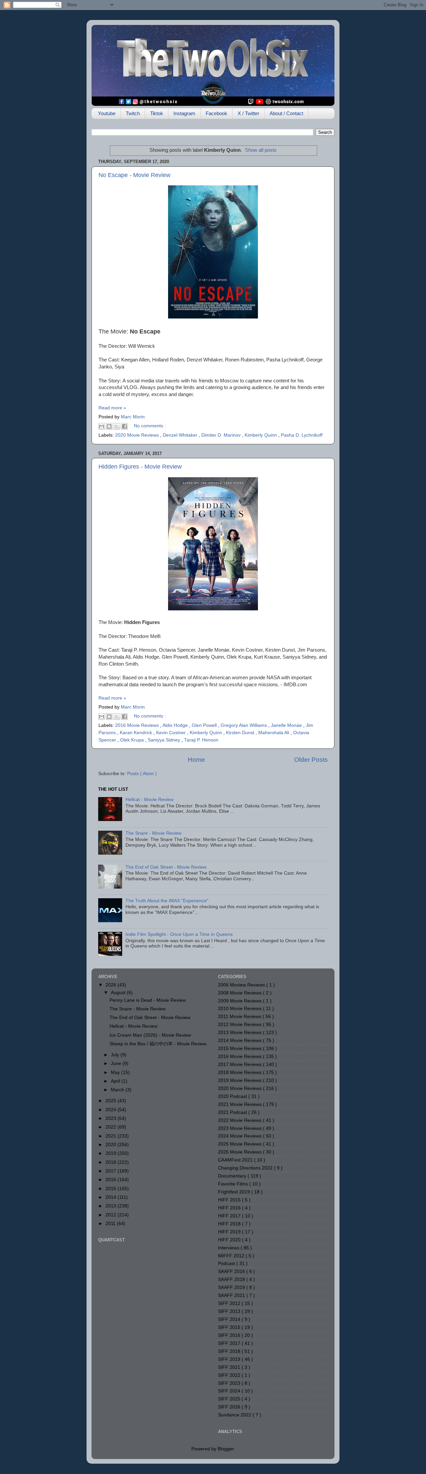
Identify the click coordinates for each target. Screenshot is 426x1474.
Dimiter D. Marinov (221, 435)
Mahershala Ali (274, 732)
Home (196, 759)
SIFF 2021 (230, 1367)
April (116, 1081)
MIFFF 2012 (232, 1255)
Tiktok (156, 113)
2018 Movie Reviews (240, 1072)
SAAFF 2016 (232, 1271)
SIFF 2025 (230, 1398)
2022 (111, 1127)
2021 (111, 1136)
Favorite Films (233, 1183)
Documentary (233, 1175)
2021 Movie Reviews (240, 1104)
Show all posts (261, 150)
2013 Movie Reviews (240, 1032)
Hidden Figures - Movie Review (140, 466)
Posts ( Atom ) (142, 773)
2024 (111, 1109)
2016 (111, 1179)
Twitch (133, 113)
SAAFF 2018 (232, 1279)
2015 (111, 1188)
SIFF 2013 (230, 1311)
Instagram (184, 113)
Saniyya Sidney (164, 739)
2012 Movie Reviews (240, 1024)
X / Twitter (248, 113)
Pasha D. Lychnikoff (301, 435)
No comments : (150, 425)
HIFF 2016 (230, 1207)
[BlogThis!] (109, 426)
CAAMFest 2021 (236, 1160)
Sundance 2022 (235, 1414)
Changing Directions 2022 (246, 1167)
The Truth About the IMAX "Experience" (166, 900)
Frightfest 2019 (234, 1191)
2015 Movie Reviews (240, 1048)
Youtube (106, 113)
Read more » (112, 407)
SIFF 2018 (230, 1351)
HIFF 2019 (230, 1231)
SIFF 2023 (230, 1383)
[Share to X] (116, 426)
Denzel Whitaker (181, 435)
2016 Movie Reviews (137, 725)
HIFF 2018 (230, 1223)
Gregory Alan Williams (244, 725)
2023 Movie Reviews (240, 1128)
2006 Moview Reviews (242, 984)
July (115, 1054)
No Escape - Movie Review (134, 175)
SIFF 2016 (230, 1335)
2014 (111, 1197)
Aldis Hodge (175, 725)
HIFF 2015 (230, 1199)
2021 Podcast (233, 1112)
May (116, 1072)
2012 (111, 1214)
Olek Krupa (132, 739)
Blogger (226, 1448)
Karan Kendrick (136, 732)
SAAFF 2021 (232, 1295)
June (116, 1063)
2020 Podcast (233, 1096)
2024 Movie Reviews (240, 1136)
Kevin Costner (171, 732)
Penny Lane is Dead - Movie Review (147, 1000)
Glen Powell (205, 725)
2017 (111, 1170)
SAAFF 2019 (232, 1287)
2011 (111, 1223)
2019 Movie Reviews (240, 1080)
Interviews (229, 1247)
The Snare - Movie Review (153, 833)
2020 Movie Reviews (137, 435)
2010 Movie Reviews (240, 1008)
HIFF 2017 (230, 1215)
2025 (111, 1100)
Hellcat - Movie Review (149, 799)
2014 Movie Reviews (240, 1040)
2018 (111, 1162)
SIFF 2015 (230, 1327)
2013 (111, 1205)
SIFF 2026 (230, 1406)
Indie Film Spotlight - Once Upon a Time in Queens (179, 934)
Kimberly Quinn (261, 435)
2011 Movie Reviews (240, 1016)
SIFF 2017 (230, 1343)
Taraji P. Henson (201, 739)
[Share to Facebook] (124, 426)
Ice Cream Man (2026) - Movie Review (150, 1035)
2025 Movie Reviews (240, 1144)
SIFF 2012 (230, 1303)
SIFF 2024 (230, 1390)
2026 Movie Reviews (240, 1152)
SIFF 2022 (230, 1375)
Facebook (216, 113)
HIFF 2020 (230, 1239)
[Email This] (101, 426)
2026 (111, 984)
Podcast (227, 1263)
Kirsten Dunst (241, 732)
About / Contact (286, 113)
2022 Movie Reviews (240, 1120)
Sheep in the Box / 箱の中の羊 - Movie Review (157, 1043)
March (118, 1089)
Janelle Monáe (287, 725)
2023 (111, 1118)
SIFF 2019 (230, 1359)
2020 (111, 1144)
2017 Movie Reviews (240, 1064)
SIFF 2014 (230, 1319)
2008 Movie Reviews (240, 992)
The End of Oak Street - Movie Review (165, 867)
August (119, 992)
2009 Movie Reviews (240, 1000)
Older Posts (311, 759)
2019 (111, 1153)
